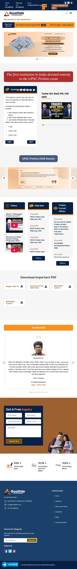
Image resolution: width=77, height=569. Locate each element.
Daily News (58, 512)
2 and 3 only (12, 135)
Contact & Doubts (60, 522)
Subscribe (32, 540)
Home (57, 496)
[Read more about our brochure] (22, 286)
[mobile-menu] (70, 13)
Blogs (57, 517)
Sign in (44, 7)
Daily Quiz (58, 501)
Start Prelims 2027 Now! (60, 7)
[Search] (66, 13)
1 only (10, 127)
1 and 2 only (12, 131)
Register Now (14, 441)
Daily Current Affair (61, 506)
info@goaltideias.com (14, 504)
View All (39, 258)
